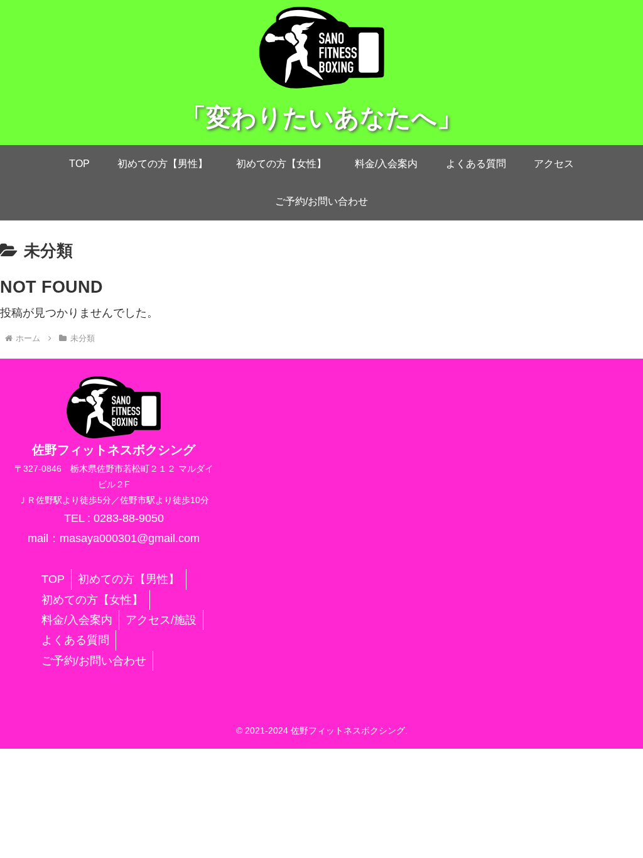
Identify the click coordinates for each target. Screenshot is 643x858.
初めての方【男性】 (129, 579)
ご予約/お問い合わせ (93, 660)
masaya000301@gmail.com (130, 538)
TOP (53, 579)
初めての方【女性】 (92, 600)
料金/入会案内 (76, 620)
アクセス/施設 (161, 620)
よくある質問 (75, 640)
